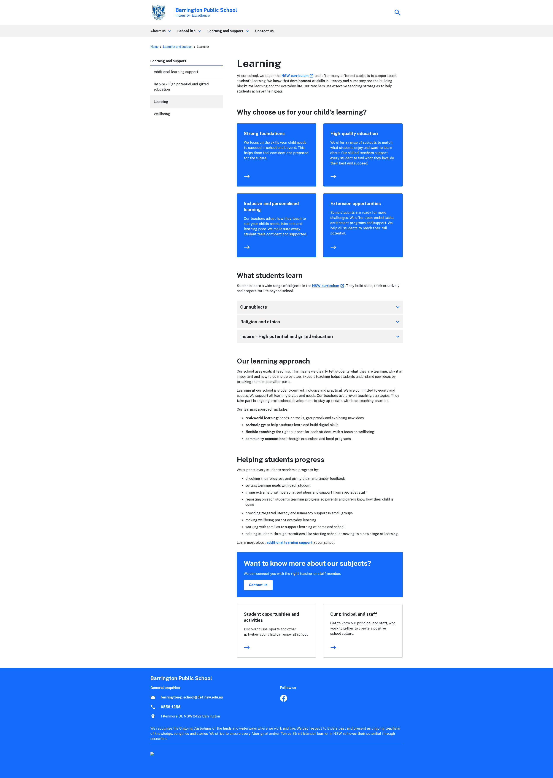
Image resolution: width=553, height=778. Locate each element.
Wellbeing (162, 114)
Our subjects (320, 307)
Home (154, 46)
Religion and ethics (320, 322)
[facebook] (283, 700)
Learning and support (177, 46)
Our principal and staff (353, 614)
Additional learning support (176, 72)
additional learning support (290, 542)
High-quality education (354, 133)
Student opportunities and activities (271, 617)
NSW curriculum (297, 76)
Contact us (258, 585)
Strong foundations (264, 133)
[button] (160, 31)
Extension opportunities (355, 203)
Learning (161, 102)
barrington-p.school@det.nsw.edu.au (192, 697)
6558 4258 (170, 707)
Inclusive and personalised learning (271, 206)
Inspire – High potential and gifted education (320, 336)
